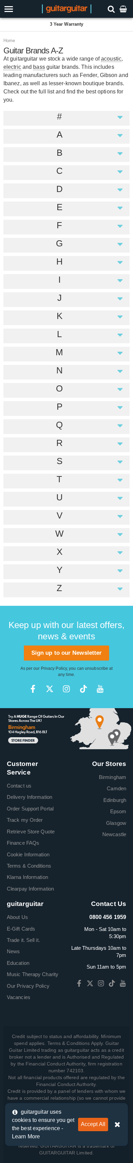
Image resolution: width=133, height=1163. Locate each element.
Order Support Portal (30, 808)
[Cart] (124, 9)
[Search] (112, 9)
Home (9, 40)
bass (39, 67)
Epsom (118, 811)
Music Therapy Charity (32, 974)
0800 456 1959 (107, 917)
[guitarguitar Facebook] (33, 688)
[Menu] (19, 9)
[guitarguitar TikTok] (83, 688)
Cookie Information (28, 854)
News (13, 951)
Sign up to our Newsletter (66, 653)
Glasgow (116, 823)
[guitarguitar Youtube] (100, 688)
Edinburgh (114, 800)
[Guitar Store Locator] (66, 728)
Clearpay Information (30, 889)
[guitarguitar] (66, 8)
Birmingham (112, 777)
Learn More (26, 1136)
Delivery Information (29, 797)
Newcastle (114, 834)
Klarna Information (27, 877)
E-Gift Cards (21, 929)
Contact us (19, 786)
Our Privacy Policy (28, 986)
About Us (17, 917)
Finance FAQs (23, 843)
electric (12, 67)
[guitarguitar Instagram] (66, 688)
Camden (116, 788)
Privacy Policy (54, 668)
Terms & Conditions (29, 866)
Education (18, 963)
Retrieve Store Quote (31, 831)
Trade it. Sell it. (23, 940)
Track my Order (25, 820)
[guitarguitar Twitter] (49, 688)
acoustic (111, 59)
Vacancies (18, 997)
